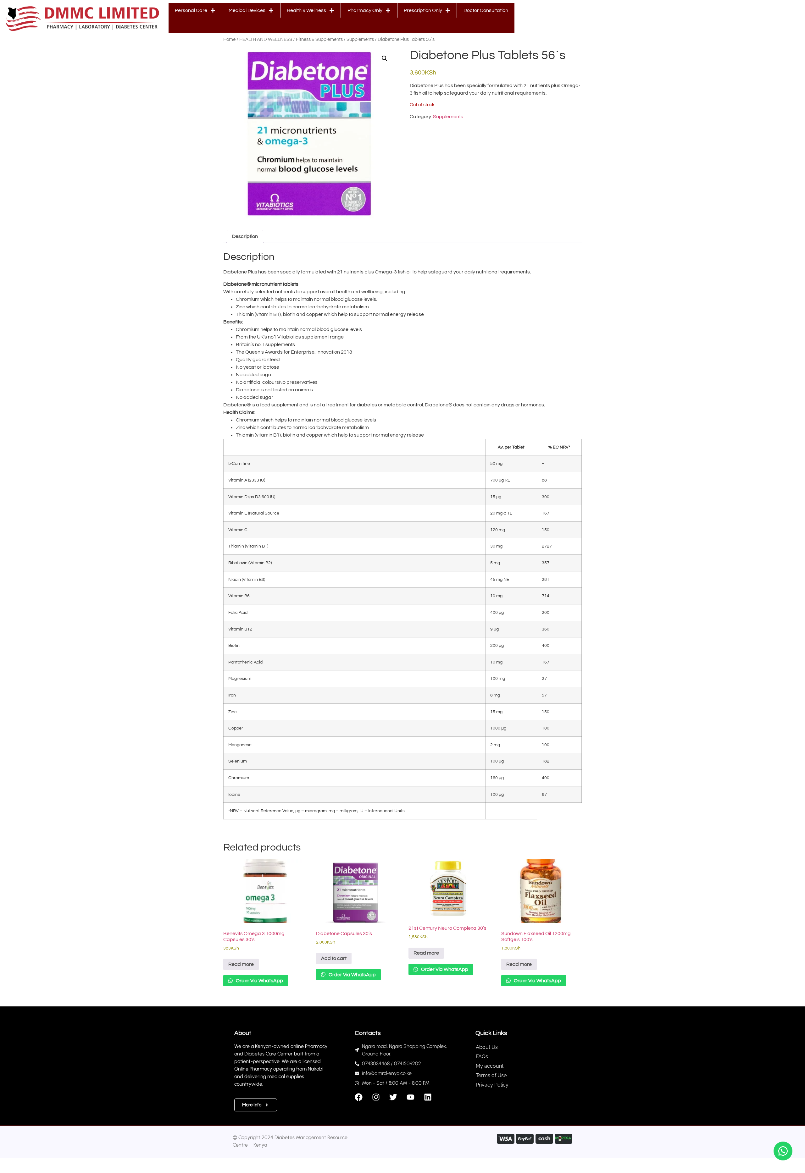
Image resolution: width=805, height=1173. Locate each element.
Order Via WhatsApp (259, 980)
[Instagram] (376, 1097)
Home (229, 39)
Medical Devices (247, 10)
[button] (384, 58)
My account (489, 1066)
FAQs (482, 1057)
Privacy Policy (492, 1085)
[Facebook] (359, 1097)
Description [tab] (245, 236)
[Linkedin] (428, 1097)
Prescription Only (423, 10)
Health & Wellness (306, 10)
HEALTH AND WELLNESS (265, 39)
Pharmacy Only (364, 10)
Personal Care (191, 10)
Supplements (360, 39)
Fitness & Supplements (319, 39)
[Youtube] (410, 1097)
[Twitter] (393, 1097)
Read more (241, 964)
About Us (487, 1047)
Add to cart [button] (334, 958)
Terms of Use (491, 1075)
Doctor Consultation (486, 10)
